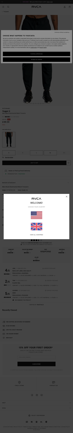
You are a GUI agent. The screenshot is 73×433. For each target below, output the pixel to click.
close (66, 196)
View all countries (36, 234)
